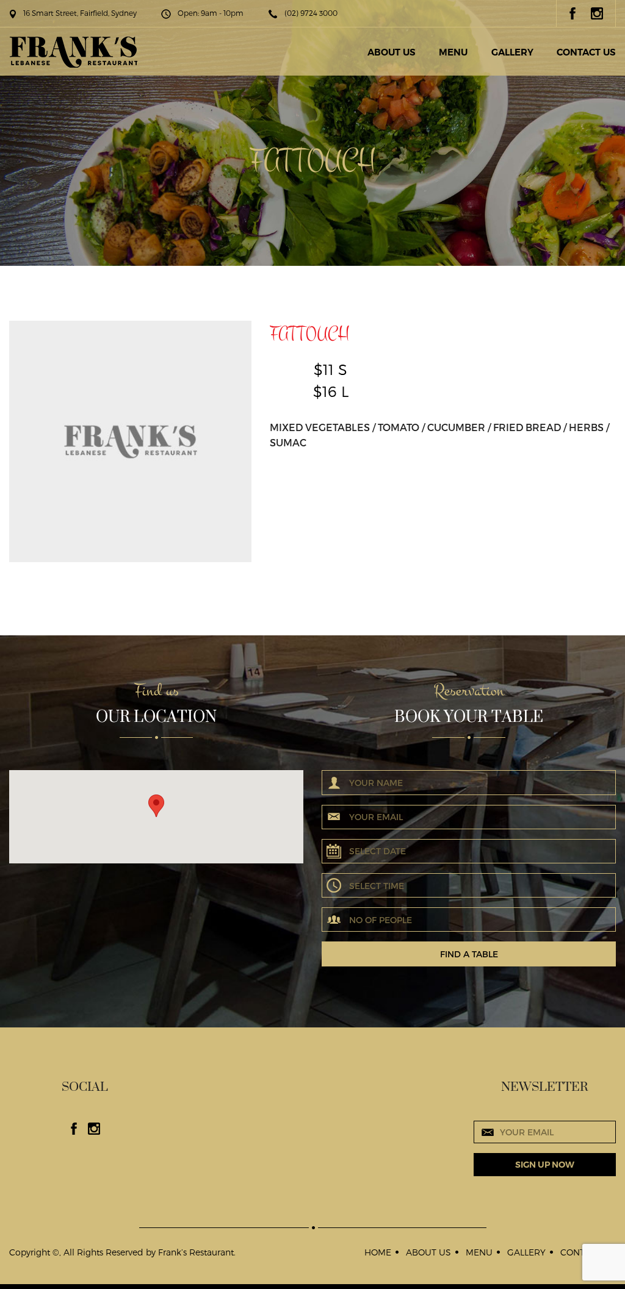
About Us (391, 52)
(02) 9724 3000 (311, 13)
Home (377, 1252)
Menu (453, 52)
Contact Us (586, 52)
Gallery (512, 52)
